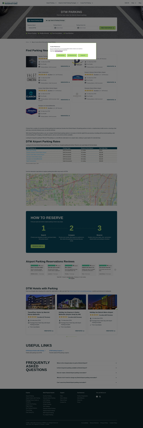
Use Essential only (72, 55)
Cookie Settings (61, 55)
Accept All (83, 55)
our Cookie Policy (58, 51)
